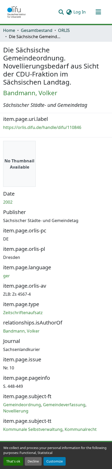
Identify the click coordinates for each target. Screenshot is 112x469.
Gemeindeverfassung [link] (64, 405)
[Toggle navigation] (98, 12)
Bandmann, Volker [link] (30, 92)
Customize (54, 461)
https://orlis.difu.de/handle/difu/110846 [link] (42, 127)
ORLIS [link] (64, 30)
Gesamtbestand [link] (36, 30)
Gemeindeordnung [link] (22, 405)
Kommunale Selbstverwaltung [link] (33, 429)
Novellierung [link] (15, 411)
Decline (33, 461)
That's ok (13, 461)
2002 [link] (8, 202)
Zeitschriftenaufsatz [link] (23, 312)
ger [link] (6, 276)
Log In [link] (79, 12)
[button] (16, 11)
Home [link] (9, 30)
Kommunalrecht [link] (81, 429)
